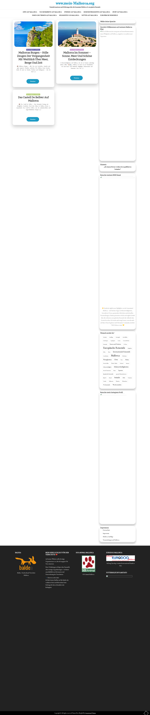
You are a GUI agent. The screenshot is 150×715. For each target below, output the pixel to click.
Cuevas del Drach (126, 340)
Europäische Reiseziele (109, 15)
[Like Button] (33, 74)
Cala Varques (105, 340)
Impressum (106, 533)
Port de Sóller (106, 363)
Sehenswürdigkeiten (121, 367)
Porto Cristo (114, 363)
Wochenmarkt (106, 385)
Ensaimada (105, 344)
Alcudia (105, 337)
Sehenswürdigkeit (107, 367)
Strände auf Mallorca (72, 12)
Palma (127, 360)
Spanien (120, 370)
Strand (110, 377)
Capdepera (113, 340)
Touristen (130, 377)
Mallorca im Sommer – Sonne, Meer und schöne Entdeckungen (77, 56)
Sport (104, 378)
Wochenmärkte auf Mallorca (50, 12)
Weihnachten (124, 381)
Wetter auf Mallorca (90, 15)
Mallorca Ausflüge (108, 537)
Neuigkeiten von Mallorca (69, 15)
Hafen (104, 352)
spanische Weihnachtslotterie (121, 374)
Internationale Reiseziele (121, 352)
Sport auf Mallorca (119, 12)
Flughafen (130, 348)
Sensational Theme (90, 713)
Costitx (119, 340)
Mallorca (115, 355)
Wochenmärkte (117, 385)
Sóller (124, 377)
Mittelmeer (124, 356)
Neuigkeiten (107, 359)
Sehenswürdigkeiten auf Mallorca (97, 12)
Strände (117, 377)
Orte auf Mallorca (30, 12)
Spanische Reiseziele (108, 374)
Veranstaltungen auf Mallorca (111, 540)
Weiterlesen (32, 81)
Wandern (118, 381)
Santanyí (127, 363)
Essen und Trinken (115, 344)
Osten (122, 359)
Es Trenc (125, 344)
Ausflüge (111, 337)
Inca (109, 352)
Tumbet (104, 381)
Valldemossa (111, 381)
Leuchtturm (105, 356)
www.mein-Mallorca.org (75, 3)
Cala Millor (125, 337)
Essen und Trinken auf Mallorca (44, 15)
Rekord (121, 363)
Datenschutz (106, 530)
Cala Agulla (118, 337)
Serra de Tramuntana (107, 370)
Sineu (114, 370)
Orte (116, 359)
